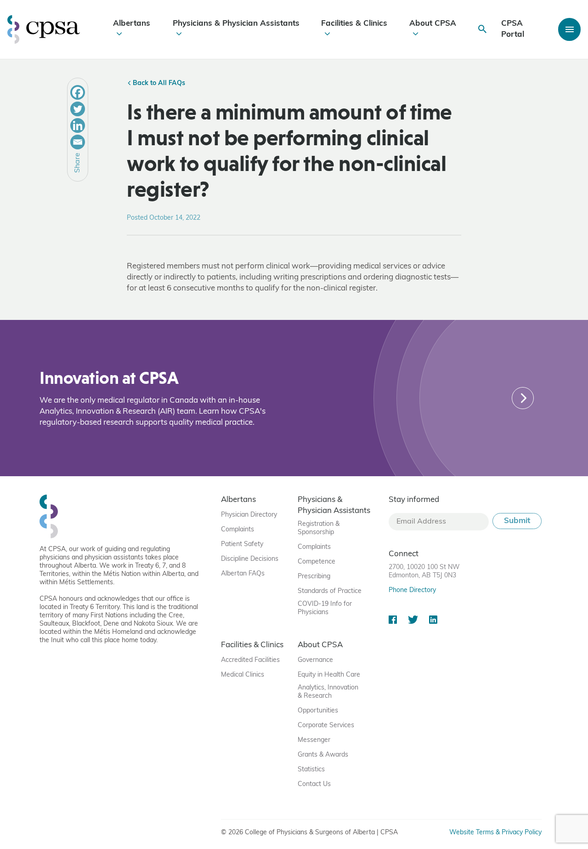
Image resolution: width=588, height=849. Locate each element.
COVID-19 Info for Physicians (325, 608)
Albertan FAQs (243, 573)
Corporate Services (326, 725)
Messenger (314, 740)
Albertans (131, 24)
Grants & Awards (323, 755)
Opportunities (318, 710)
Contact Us (314, 784)
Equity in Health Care (329, 675)
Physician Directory (249, 515)
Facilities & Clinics (354, 24)
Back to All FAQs (158, 83)
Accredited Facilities (250, 660)
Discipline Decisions (249, 559)
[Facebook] (77, 92)
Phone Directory (412, 590)
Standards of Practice (330, 591)
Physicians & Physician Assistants (236, 24)
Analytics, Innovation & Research (328, 692)
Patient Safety (242, 544)
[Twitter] (77, 109)
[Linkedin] (77, 125)
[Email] (77, 142)
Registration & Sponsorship (318, 528)
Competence (316, 561)
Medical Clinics (242, 675)
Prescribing (314, 576)
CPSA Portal (512, 29)
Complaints (237, 529)
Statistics (311, 769)
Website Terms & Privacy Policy (495, 832)
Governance (315, 660)
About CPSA (432, 24)
